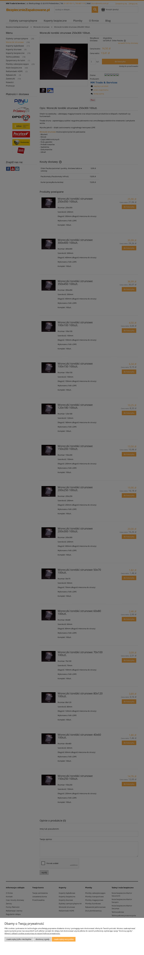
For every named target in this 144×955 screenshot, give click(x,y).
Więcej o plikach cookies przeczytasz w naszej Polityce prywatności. (32, 933)
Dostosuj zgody (43, 939)
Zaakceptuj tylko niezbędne (18, 939)
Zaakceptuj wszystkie (64, 939)
